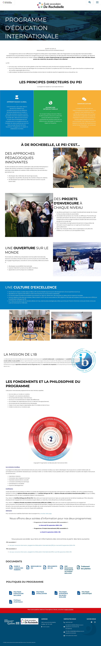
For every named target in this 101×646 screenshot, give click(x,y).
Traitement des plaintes (86, 567)
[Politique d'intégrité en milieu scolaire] (56, 593)
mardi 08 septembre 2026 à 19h (63, 552)
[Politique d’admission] (10, 602)
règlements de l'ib (52, 567)
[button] (90, 2)
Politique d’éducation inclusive (18, 593)
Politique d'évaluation (41, 592)
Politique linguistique (87, 592)
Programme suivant (94, 14)
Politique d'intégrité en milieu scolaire (63, 594)
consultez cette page (46, 513)
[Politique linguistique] (79, 593)
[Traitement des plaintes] (78, 567)
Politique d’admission (18, 601)
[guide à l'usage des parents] (11, 567)
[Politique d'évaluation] (33, 593)
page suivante (69, 609)
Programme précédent (7, 14)
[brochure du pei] (28, 567)
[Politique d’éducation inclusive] (10, 593)
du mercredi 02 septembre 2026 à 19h (64, 545)
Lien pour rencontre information (18, 545)
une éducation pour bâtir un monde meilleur (68, 569)
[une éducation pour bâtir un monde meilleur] (61, 567)
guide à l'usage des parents (18, 568)
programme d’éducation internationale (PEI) (41, 545)
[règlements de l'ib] (45, 567)
